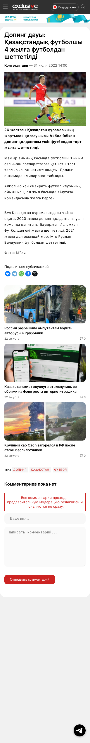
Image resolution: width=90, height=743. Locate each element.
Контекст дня (16, 65)
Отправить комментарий (30, 579)
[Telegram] (14, 273)
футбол (60, 469)
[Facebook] (28, 273)
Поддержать (67, 7)
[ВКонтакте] (7, 273)
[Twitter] (35, 273)
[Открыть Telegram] (80, 730)
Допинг (19, 469)
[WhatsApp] (21, 273)
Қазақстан (40, 469)
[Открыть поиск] (83, 7)
